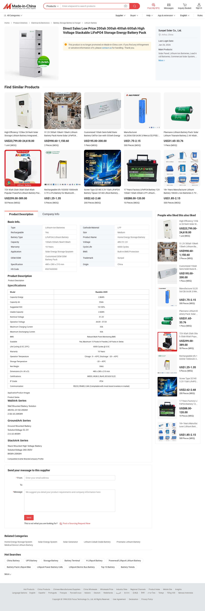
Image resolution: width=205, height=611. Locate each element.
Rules (200, 15)
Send (29, 517)
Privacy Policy (147, 599)
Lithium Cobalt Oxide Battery (97, 541)
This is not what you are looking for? (41, 523)
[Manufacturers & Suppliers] (19, 6)
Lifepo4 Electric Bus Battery (82, 567)
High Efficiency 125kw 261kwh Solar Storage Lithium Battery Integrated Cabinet (188, 223)
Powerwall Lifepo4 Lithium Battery (125, 560)
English (32, 593)
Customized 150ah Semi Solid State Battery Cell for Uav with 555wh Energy (188, 267)
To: (21, 484)
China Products (44, 589)
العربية (118, 593)
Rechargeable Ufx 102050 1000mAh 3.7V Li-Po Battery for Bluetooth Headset (188, 357)
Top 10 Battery (108, 567)
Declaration (133, 599)
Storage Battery (51, 560)
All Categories (13, 15)
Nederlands (108, 593)
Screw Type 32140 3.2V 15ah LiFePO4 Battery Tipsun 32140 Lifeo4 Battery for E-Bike (188, 380)
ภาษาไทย (151, 593)
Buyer (133, 15)
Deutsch (97, 593)
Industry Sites (121, 589)
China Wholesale (90, 589)
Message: (18, 491)
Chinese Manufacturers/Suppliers (66, 589)
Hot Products (29, 589)
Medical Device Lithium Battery (19, 545)
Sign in (199, 7)
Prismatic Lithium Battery (128, 541)
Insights (178, 589)
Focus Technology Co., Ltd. (83, 599)
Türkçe (161, 593)
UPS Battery (31, 560)
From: (19, 477)
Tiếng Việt (171, 593)
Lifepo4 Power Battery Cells (50, 567)
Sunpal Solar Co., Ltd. (170, 30)
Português (52, 593)
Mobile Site (167, 589)
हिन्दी (143, 593)
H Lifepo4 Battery (94, 560)
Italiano (87, 593)
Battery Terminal (72, 560)
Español (42, 593)
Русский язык (75, 593)
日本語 (135, 593)
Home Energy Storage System (18, 541)
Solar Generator (70, 541)
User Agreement (119, 599)
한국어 (127, 593)
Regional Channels (138, 589)
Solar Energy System (47, 541)
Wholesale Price (106, 589)
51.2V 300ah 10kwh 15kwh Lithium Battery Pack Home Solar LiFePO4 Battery (188, 245)
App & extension (165, 15)
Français (63, 593)
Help (148, 15)
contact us (107, 47)
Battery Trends (128, 567)
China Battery (13, 560)
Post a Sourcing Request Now (75, 523)
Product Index (154, 589)
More (160, 60)
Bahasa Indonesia (185, 593)
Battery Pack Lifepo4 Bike (19, 567)
